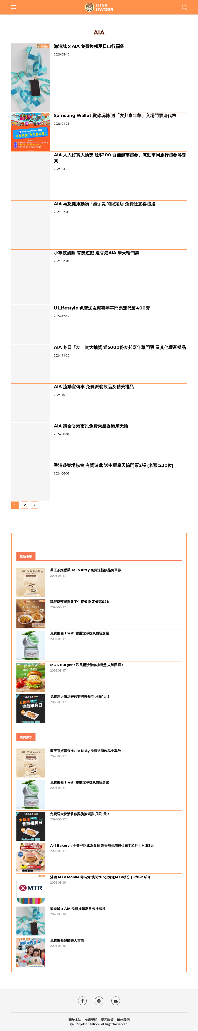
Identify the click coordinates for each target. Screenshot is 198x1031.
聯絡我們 (123, 1019)
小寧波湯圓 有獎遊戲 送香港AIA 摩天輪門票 (96, 252)
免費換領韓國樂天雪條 (67, 940)
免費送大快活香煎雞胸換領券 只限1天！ (80, 696)
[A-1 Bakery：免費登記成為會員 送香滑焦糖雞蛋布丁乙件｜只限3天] (30, 857)
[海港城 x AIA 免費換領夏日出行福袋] (30, 77)
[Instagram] (99, 1001)
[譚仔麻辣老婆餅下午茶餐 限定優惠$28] (30, 613)
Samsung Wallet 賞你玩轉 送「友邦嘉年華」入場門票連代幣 (115, 115)
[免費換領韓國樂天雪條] (30, 952)
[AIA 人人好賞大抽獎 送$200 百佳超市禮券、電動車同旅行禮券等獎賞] (30, 176)
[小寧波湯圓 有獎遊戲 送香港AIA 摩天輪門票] (30, 277)
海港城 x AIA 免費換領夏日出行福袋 (89, 46)
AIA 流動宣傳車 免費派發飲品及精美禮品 (94, 386)
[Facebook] (82, 1001)
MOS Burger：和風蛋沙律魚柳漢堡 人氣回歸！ (87, 665)
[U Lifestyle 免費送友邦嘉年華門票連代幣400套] (30, 324)
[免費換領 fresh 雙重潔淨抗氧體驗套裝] (30, 645)
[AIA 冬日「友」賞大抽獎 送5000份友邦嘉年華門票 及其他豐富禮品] (30, 363)
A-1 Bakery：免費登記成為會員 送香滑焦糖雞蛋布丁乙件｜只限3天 (102, 845)
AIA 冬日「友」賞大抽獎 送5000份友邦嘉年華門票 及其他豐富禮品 (120, 347)
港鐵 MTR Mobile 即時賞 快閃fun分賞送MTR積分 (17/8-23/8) (100, 877)
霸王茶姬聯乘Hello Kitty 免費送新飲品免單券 (85, 570)
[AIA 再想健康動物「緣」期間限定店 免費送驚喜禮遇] (30, 225)
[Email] (115, 1001)
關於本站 (75, 1019)
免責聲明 (91, 1019)
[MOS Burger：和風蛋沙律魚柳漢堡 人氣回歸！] (30, 677)
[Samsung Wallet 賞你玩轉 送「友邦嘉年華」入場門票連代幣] (30, 132)
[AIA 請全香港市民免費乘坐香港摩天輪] (30, 442)
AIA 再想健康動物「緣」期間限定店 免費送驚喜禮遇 (105, 203)
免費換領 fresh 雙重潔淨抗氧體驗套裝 (79, 633)
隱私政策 (107, 1019)
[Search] (184, 7)
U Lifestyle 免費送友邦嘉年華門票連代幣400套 (102, 308)
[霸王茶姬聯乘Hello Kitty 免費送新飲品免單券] (30, 582)
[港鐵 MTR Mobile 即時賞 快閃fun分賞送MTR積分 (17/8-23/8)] (30, 889)
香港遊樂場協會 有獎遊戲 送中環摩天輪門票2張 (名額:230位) (113, 465)
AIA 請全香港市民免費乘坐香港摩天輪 (91, 426)
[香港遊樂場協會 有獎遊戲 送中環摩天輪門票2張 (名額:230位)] (30, 481)
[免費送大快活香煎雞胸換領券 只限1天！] (30, 708)
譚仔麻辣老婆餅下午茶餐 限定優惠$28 (79, 601)
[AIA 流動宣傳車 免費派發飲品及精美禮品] (30, 403)
